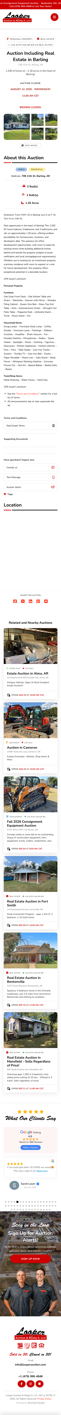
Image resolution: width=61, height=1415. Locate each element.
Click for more (44, 134)
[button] (54, 17)
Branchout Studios (36, 1402)
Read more (42, 1170)
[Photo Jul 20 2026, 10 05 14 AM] (37, 120)
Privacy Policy (44, 1398)
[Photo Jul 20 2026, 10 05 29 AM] (51, 120)
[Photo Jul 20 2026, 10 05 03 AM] (17, 127)
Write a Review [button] (30, 1147)
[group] (31, 1176)
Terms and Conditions (28, 393)
